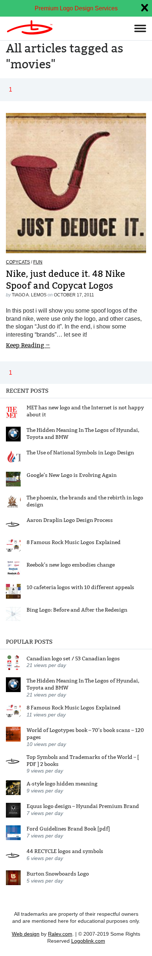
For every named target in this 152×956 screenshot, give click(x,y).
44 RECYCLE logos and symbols (65, 851)
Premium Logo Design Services (76, 8)
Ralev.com (60, 934)
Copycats (18, 262)
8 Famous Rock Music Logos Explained (74, 542)
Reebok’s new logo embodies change (71, 564)
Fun (37, 262)
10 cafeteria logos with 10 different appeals (80, 587)
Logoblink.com (88, 941)
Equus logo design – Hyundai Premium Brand (83, 806)
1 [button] (10, 89)
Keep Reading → (28, 345)
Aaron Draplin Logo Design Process (70, 520)
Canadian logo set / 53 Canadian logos (73, 658)
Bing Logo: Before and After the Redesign (77, 609)
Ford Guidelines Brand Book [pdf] (68, 828)
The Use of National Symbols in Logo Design (80, 452)
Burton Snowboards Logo (58, 873)
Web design (25, 934)
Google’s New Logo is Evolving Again (72, 475)
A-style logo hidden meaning (62, 783)
